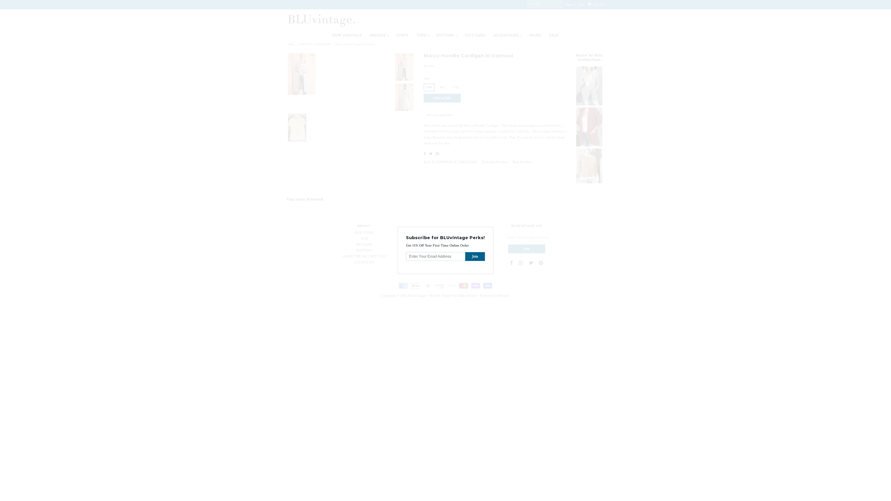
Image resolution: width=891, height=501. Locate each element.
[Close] (490, 230)
